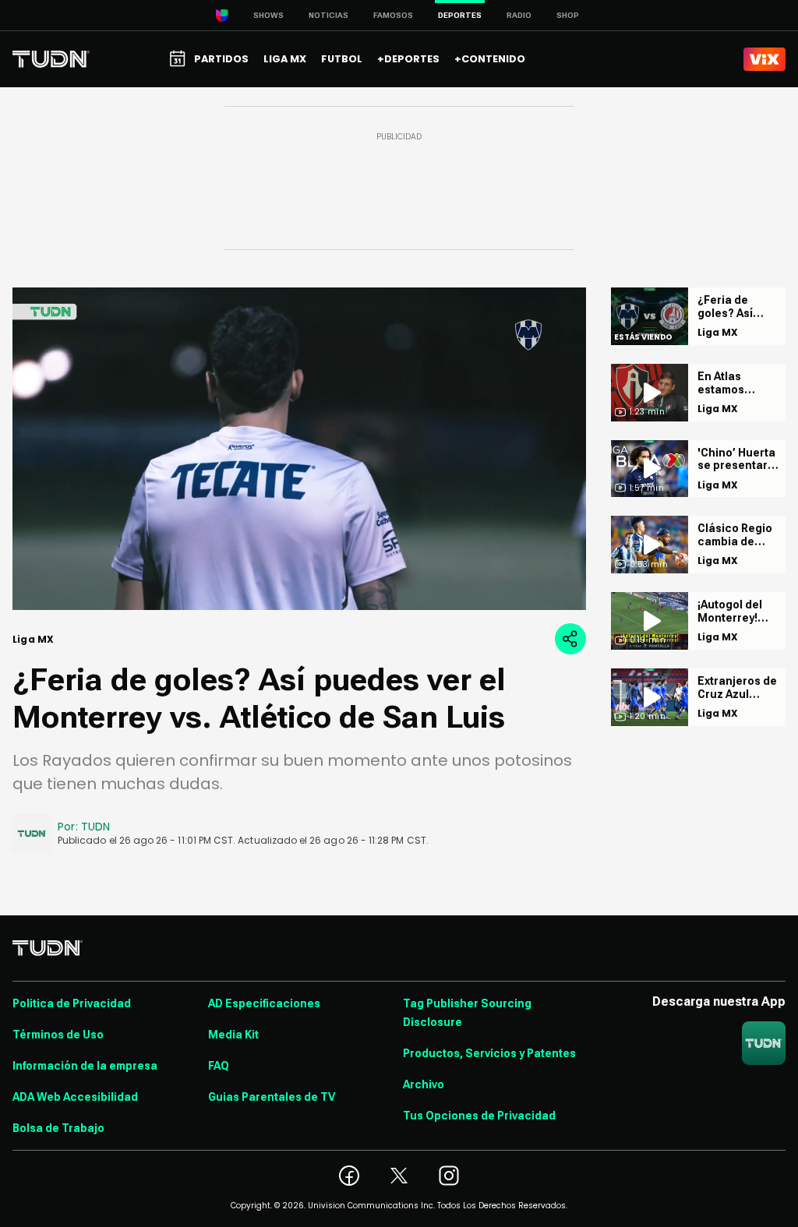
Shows (268, 15)
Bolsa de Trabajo (58, 1128)
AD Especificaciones (264, 1003)
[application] (299, 448)
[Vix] (764, 59)
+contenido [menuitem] (489, 58)
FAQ (218, 1066)
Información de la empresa (84, 1066)
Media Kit (233, 1034)
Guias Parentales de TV (271, 1097)
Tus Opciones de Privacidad (479, 1115)
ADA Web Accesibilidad (75, 1097)
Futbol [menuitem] (341, 58)
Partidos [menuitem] (221, 58)
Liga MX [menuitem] (284, 58)
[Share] (570, 638)
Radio (519, 15)
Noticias (328, 15)
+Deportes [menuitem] (408, 58)
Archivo (423, 1084)
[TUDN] (51, 59)
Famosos (393, 15)
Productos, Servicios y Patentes (489, 1053)
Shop (567, 15)
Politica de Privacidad (71, 1003)
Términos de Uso (58, 1034)
